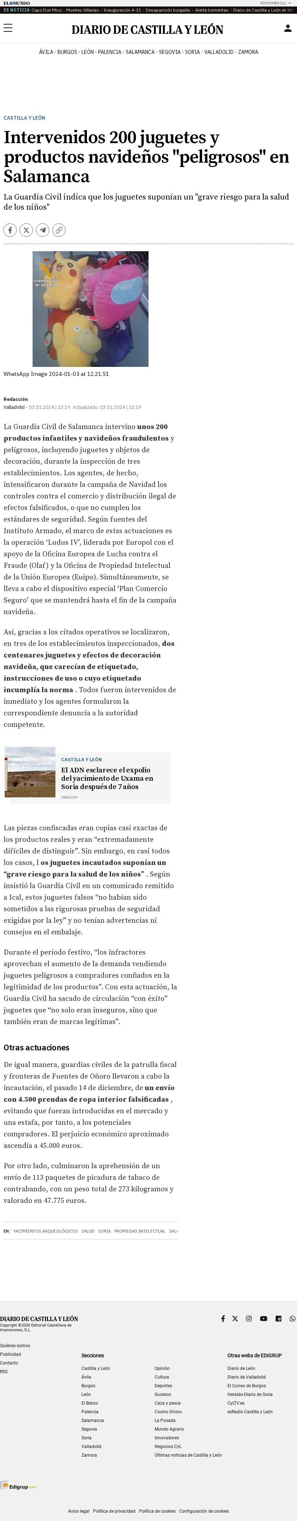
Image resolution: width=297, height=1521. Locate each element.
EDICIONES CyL (273, 3)
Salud (88, 1231)
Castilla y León (24, 118)
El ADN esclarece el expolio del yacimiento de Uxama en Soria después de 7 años (107, 779)
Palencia (90, 1411)
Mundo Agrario (169, 1429)
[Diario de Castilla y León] (147, 28)
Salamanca (92, 1420)
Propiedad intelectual (140, 1231)
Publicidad (10, 1354)
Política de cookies (157, 1511)
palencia (109, 52)
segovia (170, 52)
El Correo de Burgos (246, 1385)
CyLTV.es (235, 1403)
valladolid (219, 52)
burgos (67, 52)
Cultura (162, 1377)
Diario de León (241, 1368)
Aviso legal (78, 1511)
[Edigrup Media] (18, 1485)
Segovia (89, 1429)
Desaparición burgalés (168, 10)
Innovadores (167, 1437)
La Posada (165, 1420)
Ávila (86, 1377)
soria (192, 52)
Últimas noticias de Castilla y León (188, 1455)
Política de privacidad (114, 1511)
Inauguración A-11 (122, 10)
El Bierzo (89, 1403)
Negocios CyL (168, 1446)
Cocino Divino (168, 1411)
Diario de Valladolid (246, 1377)
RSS (4, 1371)
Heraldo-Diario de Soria (250, 1394)
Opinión (162, 1368)
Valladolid (91, 1446)
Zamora (89, 1455)
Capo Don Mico (47, 10)
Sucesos (163, 1394)
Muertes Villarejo (82, 10)
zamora (248, 52)
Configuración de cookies (204, 1511)
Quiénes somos (15, 1345)
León (86, 1394)
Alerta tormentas (212, 10)
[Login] (288, 28)
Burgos (88, 1385)
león (87, 52)
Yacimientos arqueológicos (45, 1231)
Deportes (163, 1385)
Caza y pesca (168, 1403)
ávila (46, 52)
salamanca (140, 52)
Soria (104, 1231)
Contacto (9, 1363)
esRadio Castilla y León (250, 1411)
